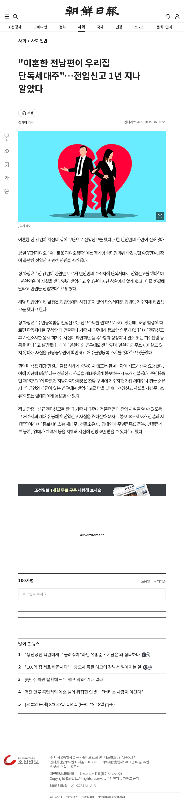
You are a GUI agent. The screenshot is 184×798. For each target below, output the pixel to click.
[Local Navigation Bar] (7, 16)
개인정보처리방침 (62, 774)
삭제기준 (160, 581)
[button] (7, 16)
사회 (22, 41)
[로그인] (177, 16)
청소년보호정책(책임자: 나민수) (101, 774)
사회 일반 (39, 41)
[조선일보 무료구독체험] (92, 490)
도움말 (145, 581)
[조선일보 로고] (92, 11)
